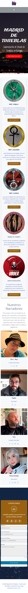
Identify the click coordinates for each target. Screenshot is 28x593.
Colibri (19, 588)
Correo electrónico (5, 531)
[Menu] (14, 10)
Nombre (3, 525)
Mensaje (3, 544)
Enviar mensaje (14, 562)
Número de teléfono (5, 538)
